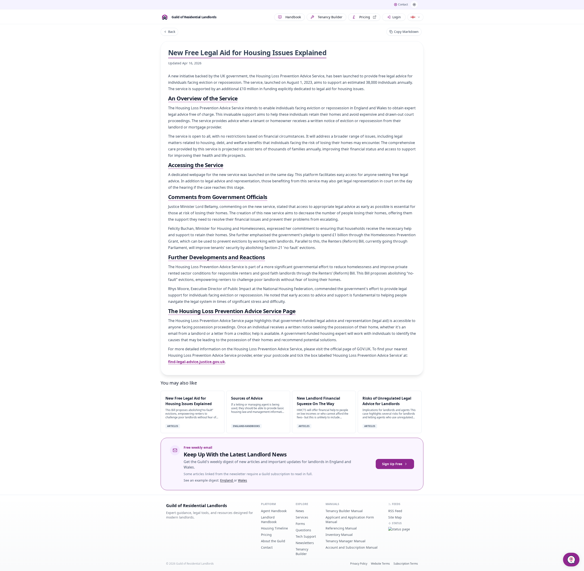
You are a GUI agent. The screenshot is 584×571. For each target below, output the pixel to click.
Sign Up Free (392, 464)
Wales (242, 480)
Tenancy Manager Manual (345, 541)
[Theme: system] (414, 4)
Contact (267, 547)
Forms (300, 523)
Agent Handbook (274, 511)
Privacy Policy (358, 564)
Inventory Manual (339, 534)
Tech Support (306, 536)
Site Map (395, 517)
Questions (303, 530)
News (300, 511)
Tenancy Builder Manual (344, 511)
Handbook (293, 17)
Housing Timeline (274, 528)
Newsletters (305, 543)
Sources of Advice (247, 398)
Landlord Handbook (268, 519)
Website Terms (380, 564)
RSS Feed (395, 511)
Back (171, 31)
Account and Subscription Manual (352, 547)
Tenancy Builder (330, 17)
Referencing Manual (341, 528)
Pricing (364, 17)
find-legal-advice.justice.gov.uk (196, 361)
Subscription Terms (406, 564)
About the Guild (273, 541)
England (227, 480)
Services (302, 517)
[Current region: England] (415, 17)
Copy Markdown (406, 31)
